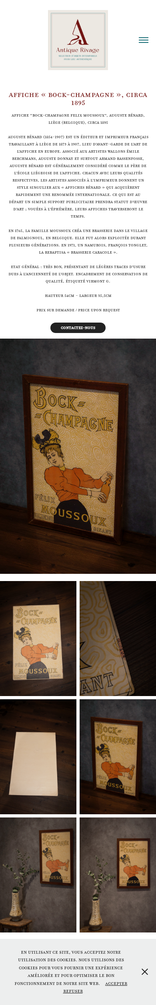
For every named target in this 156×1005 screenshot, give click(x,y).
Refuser (73, 991)
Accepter (116, 983)
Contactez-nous (78, 327)
